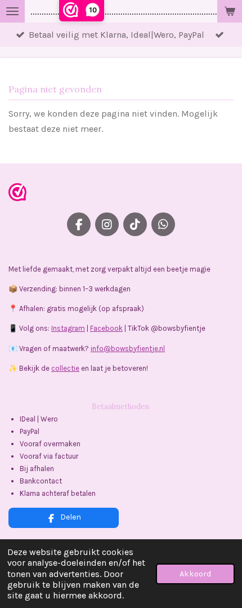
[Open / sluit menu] (12, 11)
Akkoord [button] (195, 574)
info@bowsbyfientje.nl (128, 348)
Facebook (106, 328)
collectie (65, 368)
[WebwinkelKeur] (17, 194)
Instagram (68, 328)
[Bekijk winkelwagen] (229, 11)
